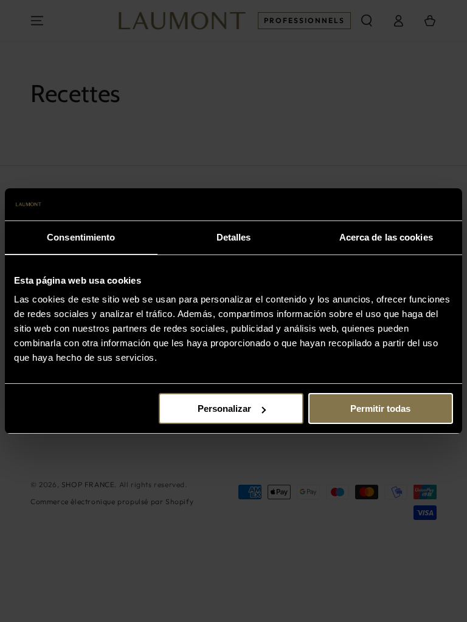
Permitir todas (380, 408)
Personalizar (224, 408)
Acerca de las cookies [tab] (386, 237)
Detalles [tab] (233, 237)
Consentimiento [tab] (81, 237)
